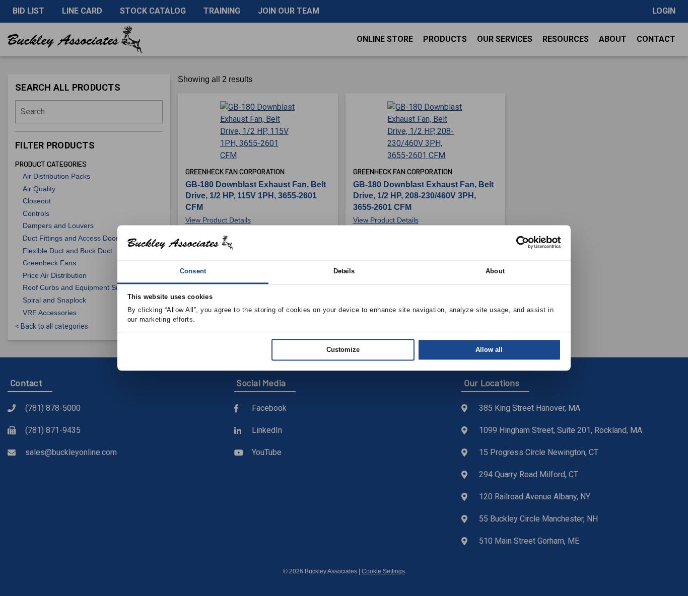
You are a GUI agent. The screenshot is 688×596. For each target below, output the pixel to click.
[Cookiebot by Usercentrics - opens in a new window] (517, 242)
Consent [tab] (193, 271)
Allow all (489, 349)
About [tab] (495, 271)
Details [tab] (344, 271)
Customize (343, 349)
